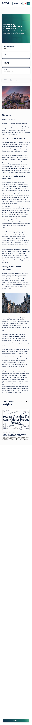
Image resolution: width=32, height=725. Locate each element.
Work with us (17, 3)
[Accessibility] (25, 3)
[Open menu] (28, 3)
